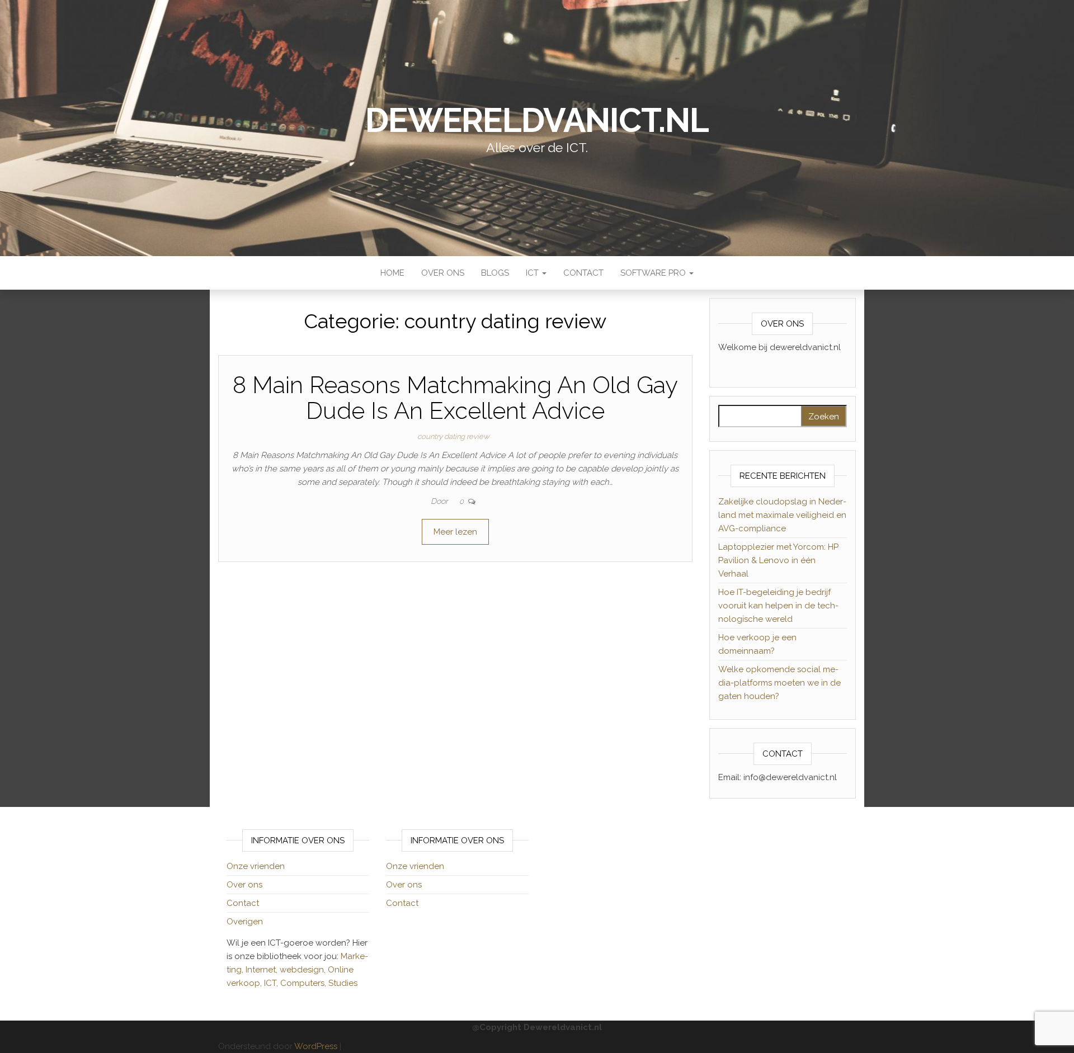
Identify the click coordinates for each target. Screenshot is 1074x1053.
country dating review (453, 436)
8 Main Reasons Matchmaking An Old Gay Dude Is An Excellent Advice (455, 397)
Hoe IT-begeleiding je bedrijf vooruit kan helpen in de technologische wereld (778, 605)
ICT (533, 273)
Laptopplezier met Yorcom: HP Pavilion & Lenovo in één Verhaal (778, 560)
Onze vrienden (256, 866)
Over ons (442, 273)
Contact (583, 273)
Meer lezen (455, 532)
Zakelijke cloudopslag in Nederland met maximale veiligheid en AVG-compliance (782, 515)
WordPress (315, 1046)
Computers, (304, 983)
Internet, (263, 970)
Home (392, 273)
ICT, (272, 983)
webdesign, (304, 970)
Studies (342, 983)
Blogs (495, 273)
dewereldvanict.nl (537, 120)
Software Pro (654, 273)
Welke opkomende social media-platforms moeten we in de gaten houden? (779, 682)
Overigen (245, 922)
